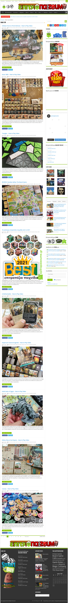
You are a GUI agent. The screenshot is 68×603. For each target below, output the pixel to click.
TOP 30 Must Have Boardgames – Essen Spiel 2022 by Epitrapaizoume (23, 16)
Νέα (36, 12)
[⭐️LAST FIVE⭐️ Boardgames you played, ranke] (63, 122)
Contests (59, 558)
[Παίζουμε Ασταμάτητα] (42, 6)
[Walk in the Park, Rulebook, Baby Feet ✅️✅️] (57, 135)
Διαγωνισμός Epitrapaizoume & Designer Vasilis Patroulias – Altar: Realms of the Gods (60, 205)
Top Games (15, 12)
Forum (16, 1)
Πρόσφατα (49, 201)
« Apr (53, 585)
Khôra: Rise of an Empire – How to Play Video (15, 440)
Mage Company (59, 566)
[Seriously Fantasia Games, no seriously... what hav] (57, 122)
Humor (53, 564)
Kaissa (14, 490)
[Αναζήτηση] (67, 1)
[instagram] (57, 1)
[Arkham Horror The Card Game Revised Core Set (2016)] (61, 173)
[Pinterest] (53, 1)
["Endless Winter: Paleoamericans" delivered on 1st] (57, 128)
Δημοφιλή (54, 201)
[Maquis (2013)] (50, 182)
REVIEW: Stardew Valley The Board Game (14, 182)
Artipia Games (57, 554)
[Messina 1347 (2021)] (50, 173)
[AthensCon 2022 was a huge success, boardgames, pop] (50, 135)
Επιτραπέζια (8, 12)
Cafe (13, 1)
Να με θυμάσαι (58, 279)
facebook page (54, 560)
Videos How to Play (25, 27)
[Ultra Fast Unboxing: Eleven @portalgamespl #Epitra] (50, 128)
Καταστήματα (8, 1)
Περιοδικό (3, 1)
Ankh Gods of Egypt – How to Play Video (14, 391)
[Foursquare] (56, 1)
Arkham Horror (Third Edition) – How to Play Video (17, 26)
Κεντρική (2, 19)
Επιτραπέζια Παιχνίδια (32, 27)
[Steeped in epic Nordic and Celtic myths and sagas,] (63, 128)
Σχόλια (59, 201)
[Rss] (49, 1)
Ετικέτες (63, 201)
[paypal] (58, 1)
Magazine (21, 12)
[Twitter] (52, 1)
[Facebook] (51, 25)
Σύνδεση (28, 1)
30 (20, 536)
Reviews (24, 184)
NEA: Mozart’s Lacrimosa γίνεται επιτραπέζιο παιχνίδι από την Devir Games (60, 211)
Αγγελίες (20, 1)
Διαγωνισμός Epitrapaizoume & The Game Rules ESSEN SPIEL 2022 (60, 218)
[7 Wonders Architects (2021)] (50, 191)
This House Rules (58, 570)
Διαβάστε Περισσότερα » (7, 67)
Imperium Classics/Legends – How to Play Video (16, 342)
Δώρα (24, 1)
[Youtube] (54, 1)
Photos (31, 12)
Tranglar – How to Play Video (10, 133)
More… (40, 12)
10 (15, 536)
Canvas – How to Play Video (10, 489)
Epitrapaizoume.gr (63, 600)
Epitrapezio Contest (60, 559)
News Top (17, 27)
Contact (55, 12)
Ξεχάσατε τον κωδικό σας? (52, 284)
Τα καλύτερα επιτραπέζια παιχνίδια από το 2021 (16, 230)
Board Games (10, 27)
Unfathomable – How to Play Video (12, 294)
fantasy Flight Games (60, 560)
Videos (27, 12)
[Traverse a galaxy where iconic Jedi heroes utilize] (63, 135)
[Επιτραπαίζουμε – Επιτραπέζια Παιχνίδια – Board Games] (7, 6)
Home (2, 12)
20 (18, 536)
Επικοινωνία (33, 1)
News (14, 27)
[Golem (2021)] (61, 191)
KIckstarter (56, 564)
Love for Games (51, 600)
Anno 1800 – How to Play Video (11, 74)
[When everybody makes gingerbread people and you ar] (50, 122)
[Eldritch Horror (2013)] (61, 182)
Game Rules (57, 562)
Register (49, 282)
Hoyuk (64, 562)
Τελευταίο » (27, 536)
